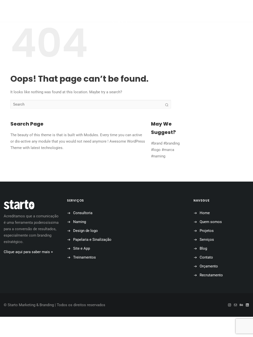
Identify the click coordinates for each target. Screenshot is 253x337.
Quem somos (211, 222)
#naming (158, 156)
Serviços (207, 239)
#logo (156, 150)
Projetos (207, 230)
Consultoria (82, 213)
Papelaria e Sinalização (92, 239)
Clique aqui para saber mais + (28, 252)
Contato (206, 257)
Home (205, 213)
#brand (156, 143)
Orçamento (121, 22)
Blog (203, 248)
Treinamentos (84, 257)
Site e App (81, 248)
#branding (171, 143)
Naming (79, 222)
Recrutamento (211, 275)
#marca (168, 150)
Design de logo (85, 230)
